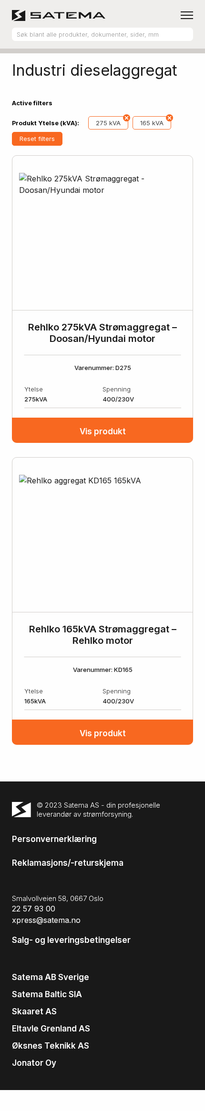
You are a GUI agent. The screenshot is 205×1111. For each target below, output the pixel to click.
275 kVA (108, 123)
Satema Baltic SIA (47, 994)
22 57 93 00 (33, 908)
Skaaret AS (34, 1011)
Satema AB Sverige (50, 977)
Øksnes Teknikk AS (50, 1046)
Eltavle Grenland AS (51, 1028)
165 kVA (152, 123)
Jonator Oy (34, 1063)
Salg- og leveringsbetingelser (71, 940)
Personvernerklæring (54, 839)
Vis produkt (103, 431)
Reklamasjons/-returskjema (67, 863)
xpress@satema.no (46, 920)
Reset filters (37, 138)
